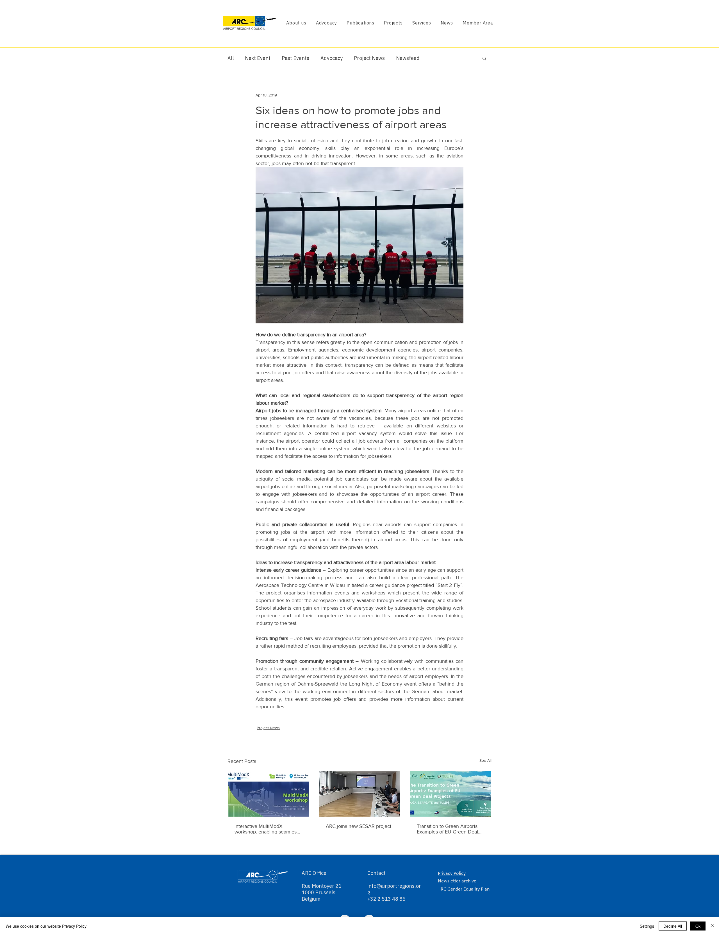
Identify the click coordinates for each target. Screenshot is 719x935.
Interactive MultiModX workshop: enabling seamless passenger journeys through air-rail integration (267, 829)
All (230, 58)
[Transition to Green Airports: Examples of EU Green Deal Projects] (450, 794)
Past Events (295, 58)
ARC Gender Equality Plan (464, 889)
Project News (369, 58)
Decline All (672, 926)
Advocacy (331, 58)
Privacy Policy (74, 926)
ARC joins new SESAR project (358, 826)
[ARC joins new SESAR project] (359, 794)
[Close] (712, 926)
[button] (484, 58)
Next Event (257, 58)
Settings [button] (647, 926)
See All (485, 760)
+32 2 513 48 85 (386, 899)
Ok (697, 926)
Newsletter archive (457, 881)
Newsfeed (408, 58)
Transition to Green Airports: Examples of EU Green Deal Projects (448, 829)
